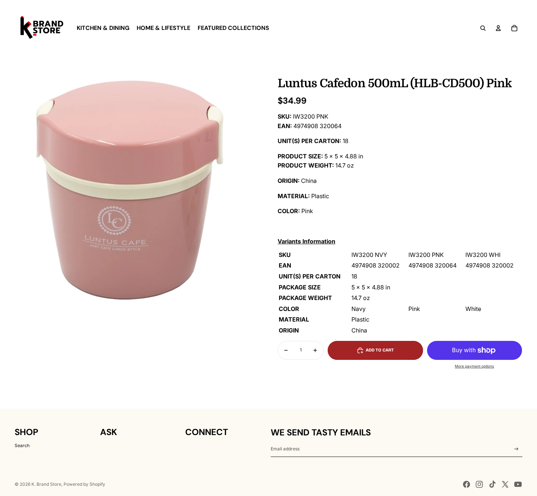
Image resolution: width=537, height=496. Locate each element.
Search (22, 445)
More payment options (474, 366)
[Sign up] (516, 449)
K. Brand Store (46, 484)
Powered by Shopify (84, 484)
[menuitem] (103, 28)
